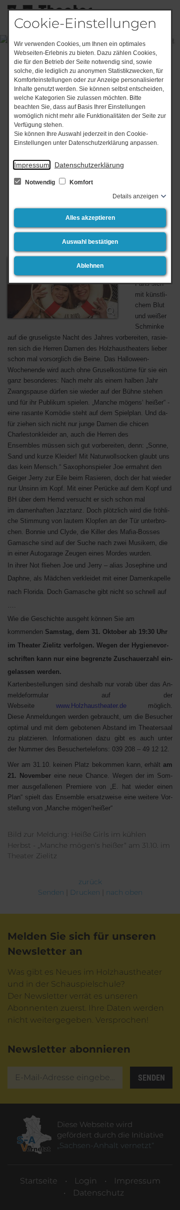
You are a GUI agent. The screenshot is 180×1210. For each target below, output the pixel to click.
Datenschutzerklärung (89, 165)
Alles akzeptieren (90, 217)
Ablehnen (90, 265)
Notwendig (40, 182)
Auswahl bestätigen (90, 241)
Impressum (32, 165)
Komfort (80, 182)
